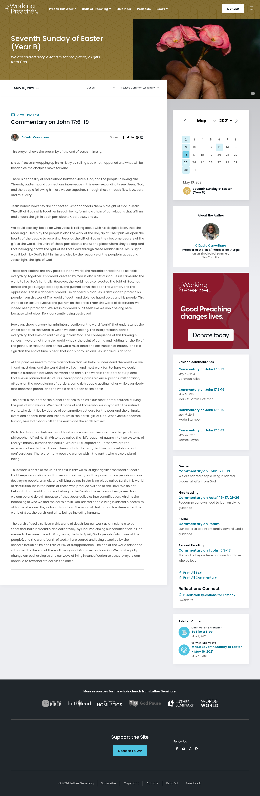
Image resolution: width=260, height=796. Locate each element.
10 (194, 147)
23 (186, 162)
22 (236, 155)
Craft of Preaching (95, 9)
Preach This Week (61, 9)
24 (194, 162)
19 (210, 155)
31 (194, 170)
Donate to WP (130, 750)
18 (202, 155)
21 (227, 155)
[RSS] (196, 748)
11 (202, 147)
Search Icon (252, 8)
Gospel (91, 87)
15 (235, 147)
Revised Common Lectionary (138, 87)
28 (227, 162)
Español (172, 783)
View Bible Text (27, 115)
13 (219, 147)
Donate (233, 8)
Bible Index (124, 9)
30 (186, 170)
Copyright (131, 783)
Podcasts (144, 9)
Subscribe (108, 783)
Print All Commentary (200, 577)
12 (210, 147)
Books (161, 9)
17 (194, 155)
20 (219, 155)
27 (219, 162)
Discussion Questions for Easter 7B (210, 595)
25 (202, 162)
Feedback (193, 783)
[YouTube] (183, 748)
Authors (152, 783)
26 (211, 162)
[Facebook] (176, 748)
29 (236, 162)
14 (227, 147)
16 (185, 155)
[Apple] (190, 748)
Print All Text (193, 572)
